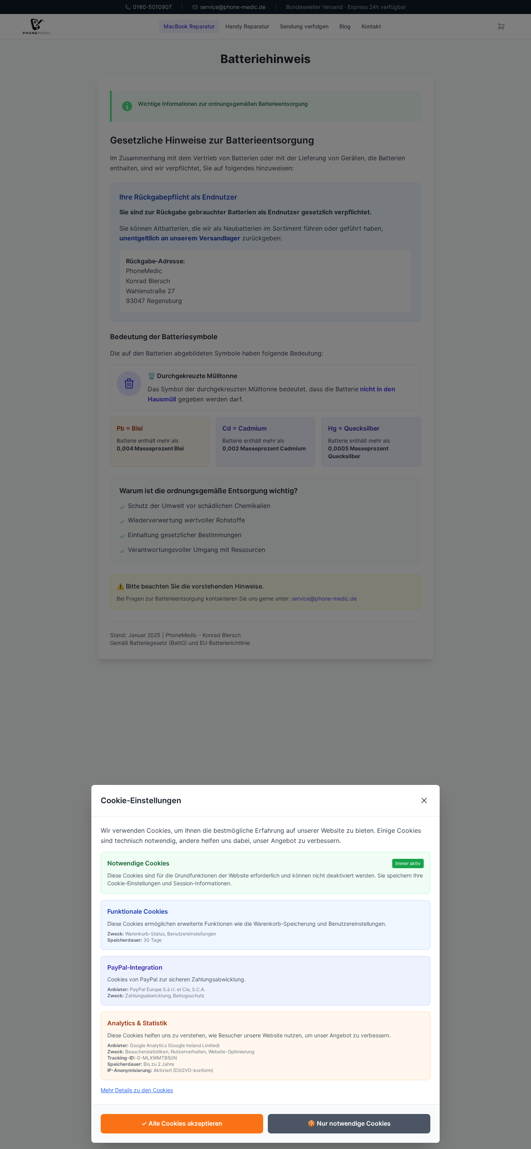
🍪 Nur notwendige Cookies (349, 1123)
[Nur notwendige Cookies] (424, 800)
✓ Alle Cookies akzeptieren (181, 1123)
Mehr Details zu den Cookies (137, 1090)
